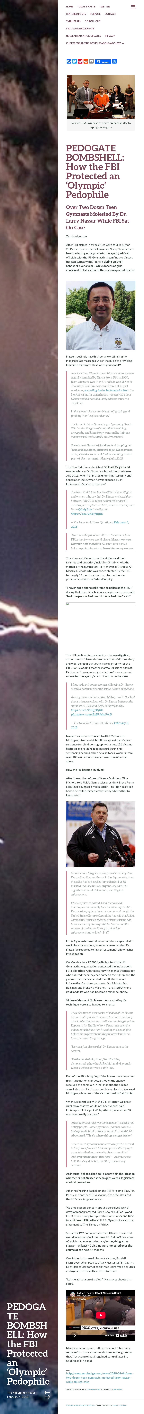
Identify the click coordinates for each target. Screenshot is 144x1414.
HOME (69, 6)
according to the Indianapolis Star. (107, 390)
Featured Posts (76, 14)
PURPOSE (95, 14)
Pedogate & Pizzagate (80, 28)
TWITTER (104, 6)
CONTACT (110, 14)
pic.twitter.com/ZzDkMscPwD (91, 714)
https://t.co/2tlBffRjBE (87, 513)
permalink (117, 1389)
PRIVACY (110, 36)
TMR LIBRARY (73, 21)
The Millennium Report (21, 1392)
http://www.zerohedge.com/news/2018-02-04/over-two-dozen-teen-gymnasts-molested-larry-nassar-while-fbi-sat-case (99, 1377)
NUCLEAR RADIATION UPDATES (83, 36)
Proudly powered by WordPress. (80, 1405)
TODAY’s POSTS (86, 6)
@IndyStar (85, 509)
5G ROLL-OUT (93, 21)
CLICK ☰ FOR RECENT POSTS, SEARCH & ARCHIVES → (95, 43)
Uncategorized (93, 1389)
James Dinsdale (119, 1405)
